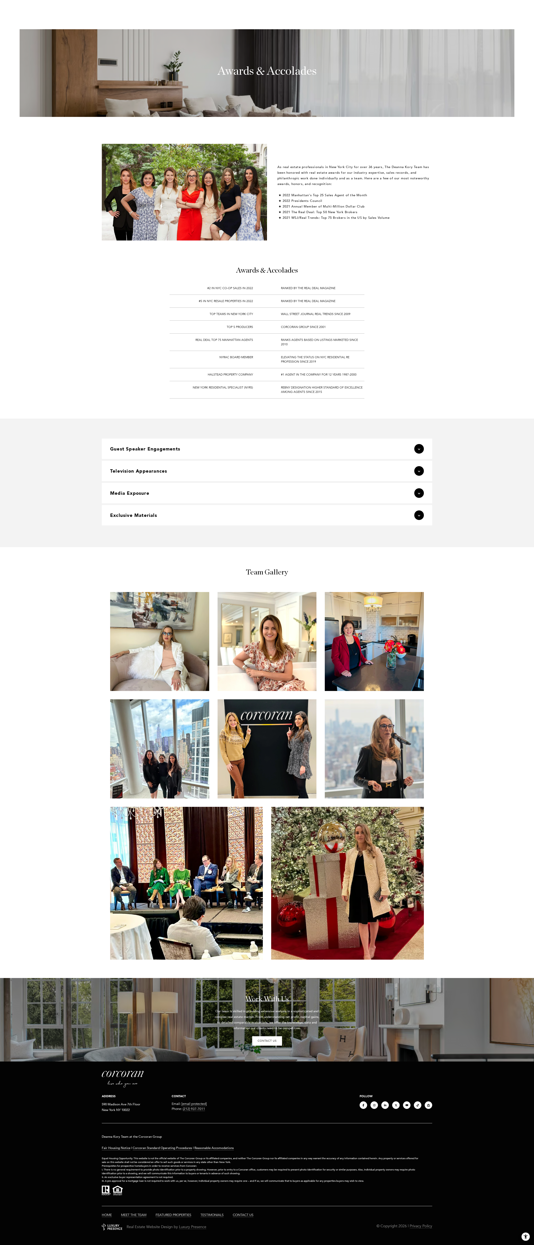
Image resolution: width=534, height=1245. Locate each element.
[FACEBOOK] (363, 1105)
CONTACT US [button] (267, 1041)
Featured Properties (173, 1215)
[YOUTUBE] (407, 1105)
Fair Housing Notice (116, 1147)
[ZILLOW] (428, 1105)
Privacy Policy (421, 1226)
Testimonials (212, 1215)
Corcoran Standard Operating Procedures (162, 1147)
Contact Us (243, 1215)
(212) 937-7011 (194, 1109)
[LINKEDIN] (385, 1105)
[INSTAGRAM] (374, 1105)
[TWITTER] (396, 1105)
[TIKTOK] (417, 1105)
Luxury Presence (192, 1227)
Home (107, 1215)
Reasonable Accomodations (214, 1147)
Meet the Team (133, 1215)
